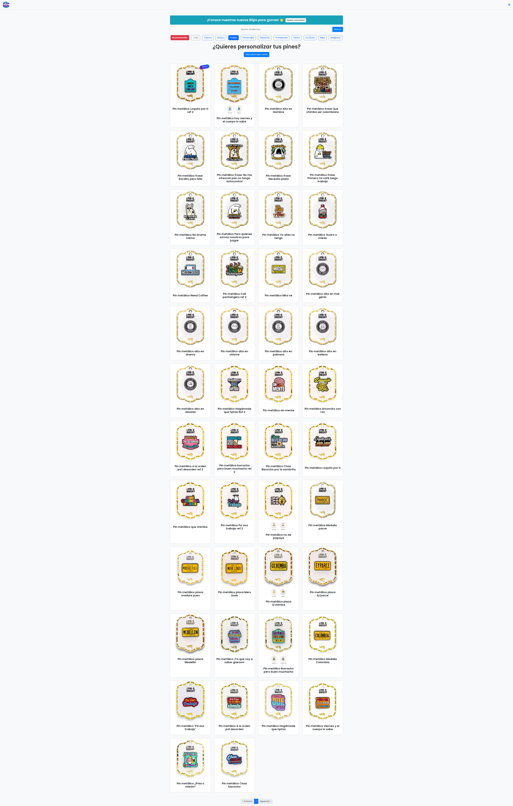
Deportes (265, 37)
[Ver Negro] (239, 109)
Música (220, 37)
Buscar (337, 29)
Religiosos (336, 37)
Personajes (248, 37)
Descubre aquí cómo (257, 54)
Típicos (208, 37)
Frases (233, 37)
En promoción (179, 37)
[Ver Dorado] (230, 109)
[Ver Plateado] (283, 659)
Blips (322, 37)
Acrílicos (309, 37)
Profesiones (281, 37)
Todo (195, 37)
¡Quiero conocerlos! (296, 20)
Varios (296, 37)
